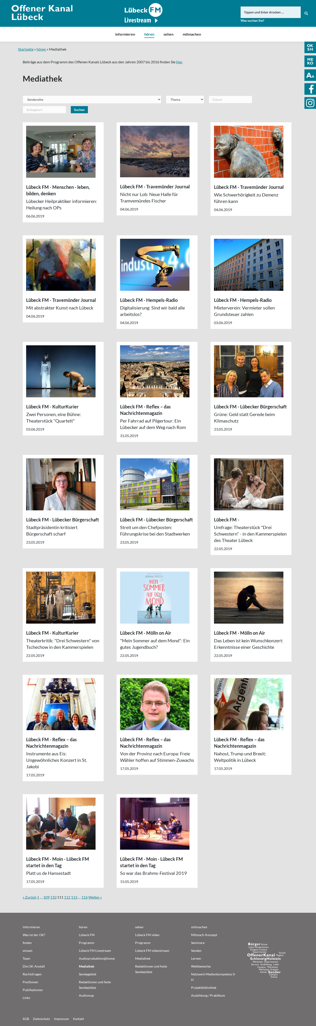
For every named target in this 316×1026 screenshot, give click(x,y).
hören (41, 49)
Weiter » (95, 897)
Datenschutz (41, 1019)
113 (74, 897)
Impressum (61, 1019)
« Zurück (29, 897)
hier (179, 62)
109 (46, 897)
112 (67, 897)
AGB (26, 1019)
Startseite (26, 49)
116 (84, 897)
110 (53, 897)
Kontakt (78, 1019)
